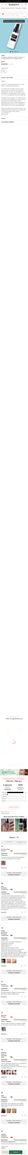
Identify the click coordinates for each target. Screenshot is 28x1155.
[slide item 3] (14, 51)
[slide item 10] (20, 764)
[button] (14, 78)
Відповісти (4, 867)
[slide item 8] (16, 764)
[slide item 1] (10, 51)
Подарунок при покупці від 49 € (14, 1)
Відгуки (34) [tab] (5, 811)
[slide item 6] (13, 764)
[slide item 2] (12, 51)
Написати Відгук (14, 807)
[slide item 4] (15, 51)
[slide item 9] (18, 764)
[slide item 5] (17, 51)
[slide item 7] (14, 764)
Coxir (2, 55)
